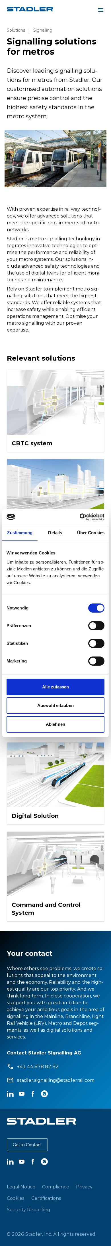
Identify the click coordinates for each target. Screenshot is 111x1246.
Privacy (84, 1187)
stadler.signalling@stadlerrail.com (55, 1080)
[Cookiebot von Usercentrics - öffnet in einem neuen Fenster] (79, 517)
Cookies (15, 1198)
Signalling (42, 30)
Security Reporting (28, 1209)
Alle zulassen (55, 686)
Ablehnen (55, 724)
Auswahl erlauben (55, 705)
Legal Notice (21, 1187)
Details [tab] (55, 532)
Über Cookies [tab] (90, 532)
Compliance (55, 1187)
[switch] (96, 625)
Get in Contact (27, 1144)
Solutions (16, 30)
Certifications (46, 1198)
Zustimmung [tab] (19, 532)
